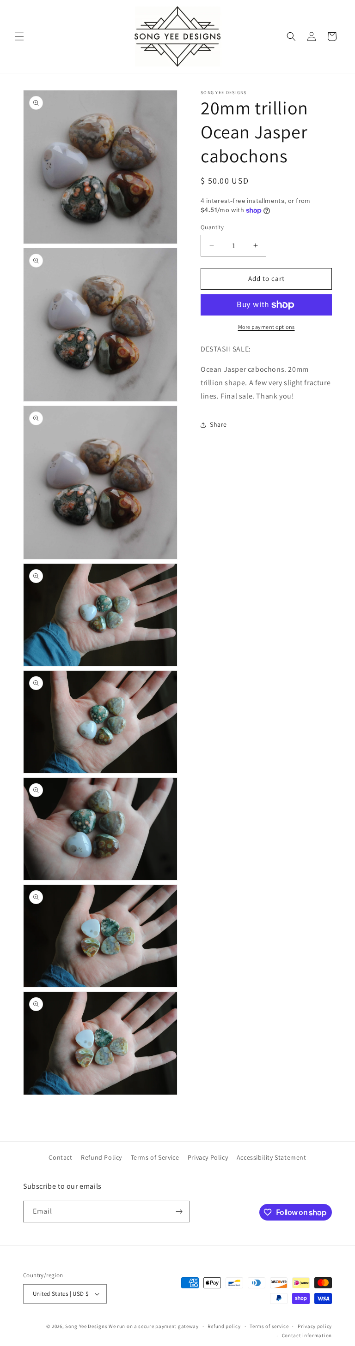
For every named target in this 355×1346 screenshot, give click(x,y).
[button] (19, 36)
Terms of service (269, 1326)
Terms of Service (155, 1157)
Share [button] (218, 424)
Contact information (307, 1335)
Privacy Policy (208, 1157)
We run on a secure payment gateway (154, 1326)
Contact (60, 1157)
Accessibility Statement (271, 1157)
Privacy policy (315, 1326)
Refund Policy (101, 1157)
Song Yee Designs (86, 1326)
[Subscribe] (179, 1211)
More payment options (266, 326)
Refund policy (224, 1326)
